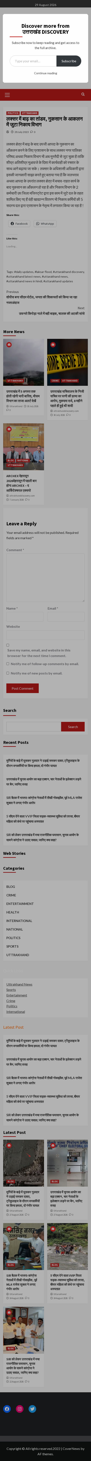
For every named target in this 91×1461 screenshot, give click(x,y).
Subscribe (69, 61)
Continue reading (45, 73)
